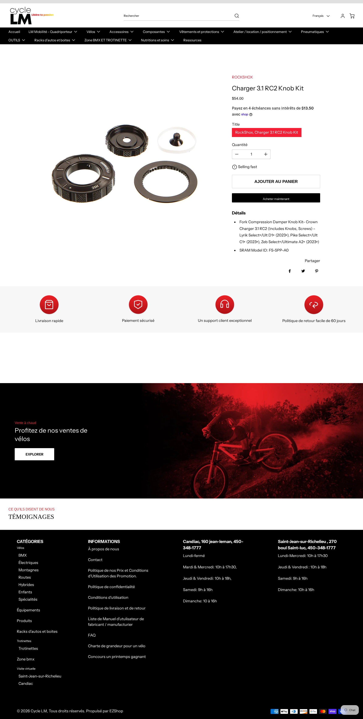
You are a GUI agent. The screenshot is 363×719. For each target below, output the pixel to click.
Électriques (28, 562)
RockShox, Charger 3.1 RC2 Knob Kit (266, 132)
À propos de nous (103, 549)
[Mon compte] (340, 16)
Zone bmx (25, 659)
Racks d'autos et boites (37, 631)
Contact (95, 559)
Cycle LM (39, 711)
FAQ (92, 635)
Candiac (25, 683)
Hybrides (26, 584)
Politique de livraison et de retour (117, 608)
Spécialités (27, 599)
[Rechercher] (234, 15)
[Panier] (350, 16)
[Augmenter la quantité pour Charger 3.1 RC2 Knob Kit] (265, 154)
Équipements (28, 610)
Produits (24, 621)
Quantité (239, 144)
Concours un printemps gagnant (117, 656)
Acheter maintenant (276, 199)
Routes (24, 577)
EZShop (116, 711)
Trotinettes (28, 648)
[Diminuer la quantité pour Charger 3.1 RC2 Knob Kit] (236, 154)
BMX (22, 555)
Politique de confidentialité (111, 587)
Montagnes (28, 570)
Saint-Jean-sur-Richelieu (39, 676)
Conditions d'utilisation (108, 597)
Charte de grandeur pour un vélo (116, 646)
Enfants (25, 592)
